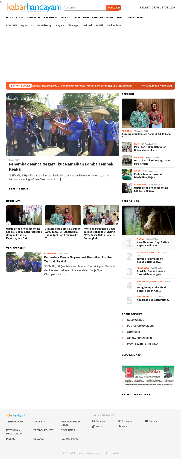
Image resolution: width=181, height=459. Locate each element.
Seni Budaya (156, 281)
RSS (124, 426)
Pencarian (114, 7)
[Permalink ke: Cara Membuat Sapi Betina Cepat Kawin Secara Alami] (148, 220)
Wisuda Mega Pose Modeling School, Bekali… (151, 189)
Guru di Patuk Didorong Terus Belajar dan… (152, 162)
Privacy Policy (43, 430)
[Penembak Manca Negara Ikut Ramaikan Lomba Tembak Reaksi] (62, 124)
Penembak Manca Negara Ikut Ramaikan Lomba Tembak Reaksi (61, 167)
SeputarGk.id (131, 354)
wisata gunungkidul (140, 338)
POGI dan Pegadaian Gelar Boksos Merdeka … (150, 148)
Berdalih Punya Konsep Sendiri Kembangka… (151, 273)
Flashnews (50, 254)
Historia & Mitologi (148, 253)
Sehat (137, 144)
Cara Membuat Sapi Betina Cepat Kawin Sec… (153, 244)
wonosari (133, 332)
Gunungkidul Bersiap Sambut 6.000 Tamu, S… (147, 135)
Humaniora (143, 281)
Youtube (153, 421)
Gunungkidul (135, 320)
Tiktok (99, 426)
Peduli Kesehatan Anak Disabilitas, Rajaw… (148, 176)
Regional (127, 131)
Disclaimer (68, 430)
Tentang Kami (15, 421)
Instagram (127, 421)
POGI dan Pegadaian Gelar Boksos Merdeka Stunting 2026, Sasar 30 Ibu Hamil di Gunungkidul (99, 233)
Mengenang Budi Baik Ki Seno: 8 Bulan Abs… (151, 289)
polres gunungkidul (140, 326)
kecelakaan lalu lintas (142, 344)
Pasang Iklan (69, 439)
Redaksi (38, 439)
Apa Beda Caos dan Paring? (153, 299)
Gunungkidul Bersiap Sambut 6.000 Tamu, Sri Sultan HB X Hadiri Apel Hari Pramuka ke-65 (62, 233)
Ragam (140, 239)
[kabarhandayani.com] (34, 7)
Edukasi (138, 157)
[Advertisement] (90, 55)
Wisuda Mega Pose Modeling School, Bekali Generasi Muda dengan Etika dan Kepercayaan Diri (24, 233)
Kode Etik (39, 421)
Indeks (10, 439)
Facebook (101, 421)
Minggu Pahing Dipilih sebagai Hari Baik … (150, 260)
